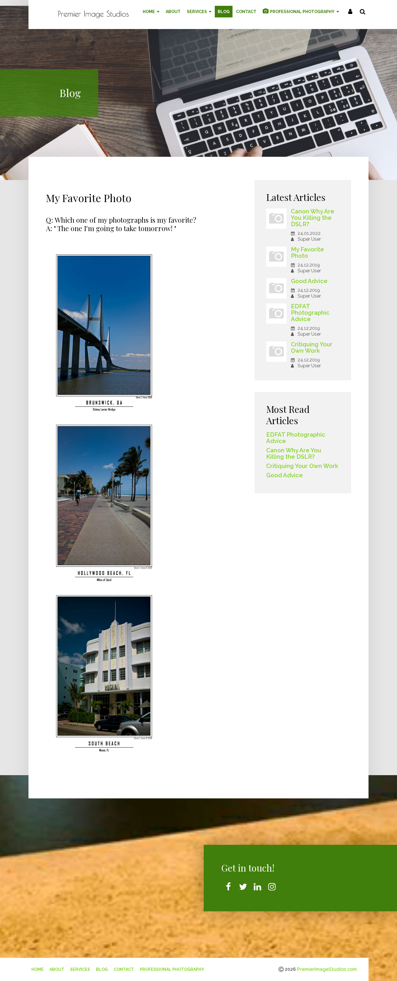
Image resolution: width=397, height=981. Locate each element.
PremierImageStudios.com (327, 969)
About (56, 969)
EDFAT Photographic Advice (310, 313)
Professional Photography (172, 969)
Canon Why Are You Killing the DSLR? (312, 218)
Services (80, 969)
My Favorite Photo (307, 252)
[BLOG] (224, 11)
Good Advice (309, 281)
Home (37, 969)
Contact (124, 969)
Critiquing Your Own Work (311, 347)
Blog (102, 969)
